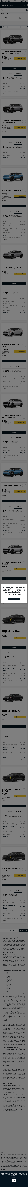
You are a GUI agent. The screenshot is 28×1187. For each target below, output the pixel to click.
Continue (14, 598)
